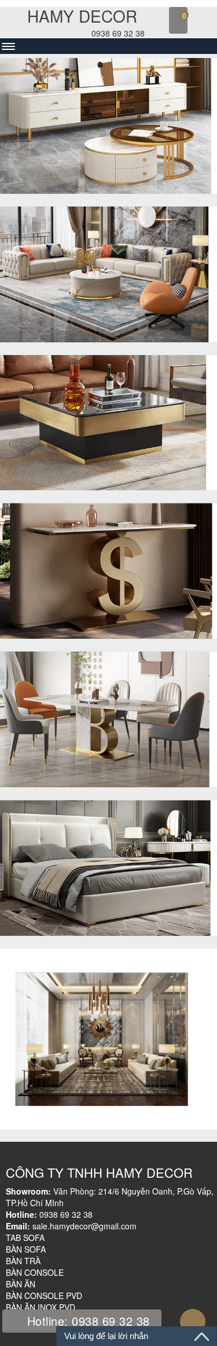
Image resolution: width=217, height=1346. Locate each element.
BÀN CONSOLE (35, 1272)
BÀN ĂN (20, 1284)
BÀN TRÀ (23, 1261)
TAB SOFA (25, 1237)
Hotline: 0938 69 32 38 (86, 1320)
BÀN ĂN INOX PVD (40, 1307)
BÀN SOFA (26, 1249)
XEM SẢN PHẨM (104, 170)
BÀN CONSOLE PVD (44, 1295)
